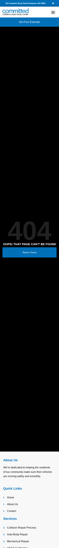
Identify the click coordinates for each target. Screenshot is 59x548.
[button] (53, 12)
